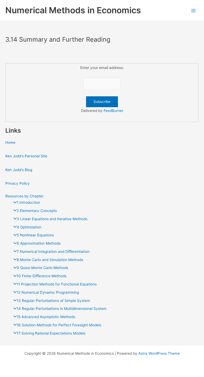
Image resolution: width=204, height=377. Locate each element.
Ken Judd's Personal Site (26, 156)
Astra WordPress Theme (159, 353)
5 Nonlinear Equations (35, 235)
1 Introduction (28, 202)
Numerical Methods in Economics (73, 10)
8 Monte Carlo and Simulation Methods (50, 260)
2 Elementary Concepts (37, 211)
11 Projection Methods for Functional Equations (57, 284)
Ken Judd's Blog (18, 170)
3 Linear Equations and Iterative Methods (52, 219)
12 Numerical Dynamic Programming (48, 292)
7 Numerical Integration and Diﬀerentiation (53, 251)
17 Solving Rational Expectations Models (51, 333)
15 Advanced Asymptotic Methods (46, 317)
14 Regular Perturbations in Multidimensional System (62, 308)
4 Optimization (29, 227)
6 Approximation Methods (39, 243)
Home (10, 142)
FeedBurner (113, 111)
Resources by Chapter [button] (24, 196)
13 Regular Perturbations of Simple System (53, 300)
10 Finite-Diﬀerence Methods (41, 276)
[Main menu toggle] (193, 10)
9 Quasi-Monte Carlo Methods (42, 268)
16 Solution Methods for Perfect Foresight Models (59, 325)
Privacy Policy (17, 183)
